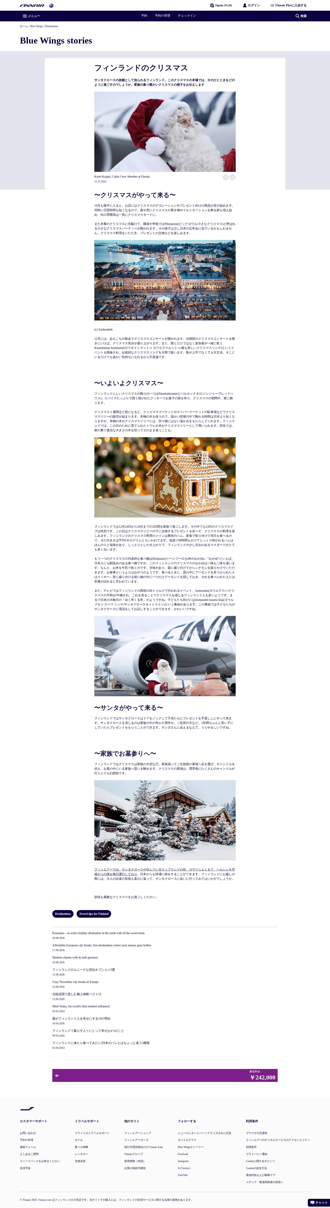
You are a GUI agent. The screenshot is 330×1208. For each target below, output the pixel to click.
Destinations (51, 26)
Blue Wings (36, 26)
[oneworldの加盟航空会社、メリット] (51, 5)
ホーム (24, 26)
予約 (144, 15)
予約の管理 (162, 15)
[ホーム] (32, 5)
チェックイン (187, 15)
